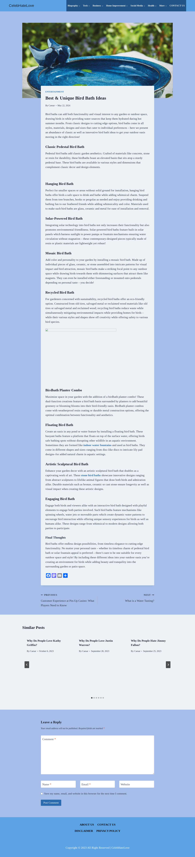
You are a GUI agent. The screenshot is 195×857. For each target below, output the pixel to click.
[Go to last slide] (27, 664)
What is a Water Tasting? (139, 598)
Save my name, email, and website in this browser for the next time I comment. (85, 793)
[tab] (92, 698)
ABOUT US (87, 824)
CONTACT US (177, 5)
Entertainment (54, 92)
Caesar (52, 105)
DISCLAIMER (84, 830)
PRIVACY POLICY (108, 830)
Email (86, 784)
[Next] (168, 664)
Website (125, 784)
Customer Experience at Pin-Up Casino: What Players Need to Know (67, 600)
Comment (49, 739)
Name (46, 784)
